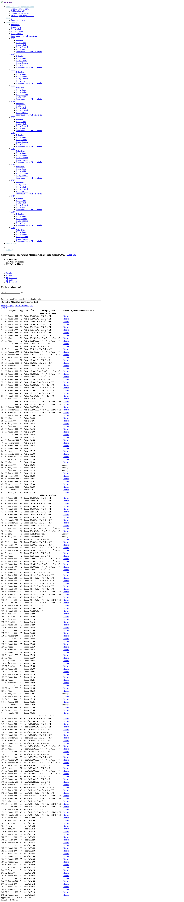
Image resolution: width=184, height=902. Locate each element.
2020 (13, 117)
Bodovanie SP (11, 22)
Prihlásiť (9, 250)
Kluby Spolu (16, 27)
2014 (13, 212)
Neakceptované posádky (20, 13)
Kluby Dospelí (17, 31)
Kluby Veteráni (17, 34)
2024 (13, 54)
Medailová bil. (11, 282)
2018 (13, 149)
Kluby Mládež (16, 29)
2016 (13, 180)
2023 (13, 70)
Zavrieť (4, 308)
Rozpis (9, 273)
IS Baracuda (11, 243)
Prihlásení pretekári (18, 11)
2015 (13, 196)
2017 (13, 164)
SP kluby (9, 280)
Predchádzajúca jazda (10, 305)
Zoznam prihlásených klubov (22, 16)
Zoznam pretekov (18, 20)
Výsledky (10, 275)
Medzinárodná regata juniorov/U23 (20, 7)
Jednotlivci (15, 25)
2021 (13, 101)
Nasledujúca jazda (26, 305)
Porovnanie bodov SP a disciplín (24, 36)
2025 (13, 38)
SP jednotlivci (11, 278)
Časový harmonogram (20, 9)
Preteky (9, 18)
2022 (13, 85)
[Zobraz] (22, 292)
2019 (13, 133)
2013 (13, 228)
